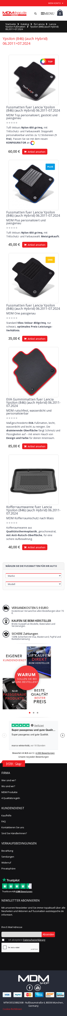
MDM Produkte (9, 792)
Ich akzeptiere (26, 939)
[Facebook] (29, 988)
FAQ (3, 821)
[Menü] (47, 13)
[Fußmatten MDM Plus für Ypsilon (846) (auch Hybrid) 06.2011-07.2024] (33, 185)
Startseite (10, 24)
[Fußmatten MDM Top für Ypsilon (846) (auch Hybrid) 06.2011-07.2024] (33, 80)
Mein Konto (54, 3)
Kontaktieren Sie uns (12, 827)
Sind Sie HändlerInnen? (14, 833)
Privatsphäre (8, 868)
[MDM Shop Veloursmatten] (14, 13)
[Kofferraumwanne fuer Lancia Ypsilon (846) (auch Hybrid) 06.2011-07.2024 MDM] (33, 479)
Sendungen (7, 856)
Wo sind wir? (8, 786)
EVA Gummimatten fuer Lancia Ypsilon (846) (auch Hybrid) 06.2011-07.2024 (33, 402)
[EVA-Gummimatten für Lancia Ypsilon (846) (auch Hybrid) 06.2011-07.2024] (33, 372)
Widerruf (6, 862)
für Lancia (39, 24)
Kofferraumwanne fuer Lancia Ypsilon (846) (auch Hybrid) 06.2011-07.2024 (33, 510)
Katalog (25, 24)
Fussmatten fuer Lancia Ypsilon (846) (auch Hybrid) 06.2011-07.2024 (33, 108)
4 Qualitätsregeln (10, 798)
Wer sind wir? (8, 780)
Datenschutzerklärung (34, 939)
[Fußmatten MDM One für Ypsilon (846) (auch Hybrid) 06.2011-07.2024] (33, 278)
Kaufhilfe (6, 815)
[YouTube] (37, 988)
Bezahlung (7, 850)
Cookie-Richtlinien (12, 1009)
